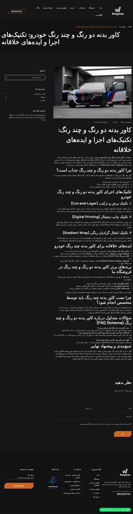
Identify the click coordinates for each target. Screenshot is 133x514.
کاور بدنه (122, 27)
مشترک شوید (19, 485)
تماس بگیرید (76, 359)
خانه (130, 27)
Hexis (81, 354)
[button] (115, 510)
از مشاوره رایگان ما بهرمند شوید (121, 491)
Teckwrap (73, 354)
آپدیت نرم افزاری (39, 94)
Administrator (99, 122)
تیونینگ (43, 97)
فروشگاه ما (125, 277)
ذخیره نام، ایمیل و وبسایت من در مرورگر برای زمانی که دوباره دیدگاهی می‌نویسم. (105, 424)
